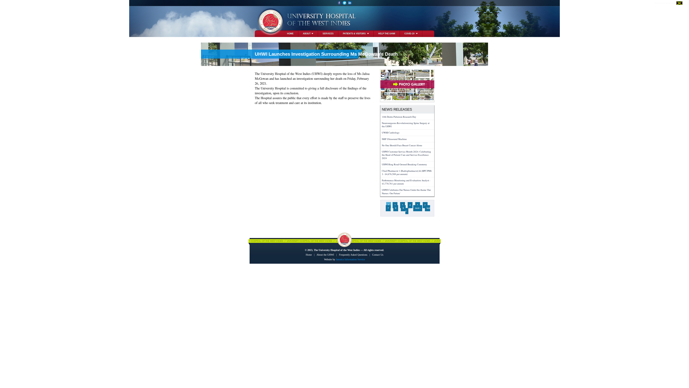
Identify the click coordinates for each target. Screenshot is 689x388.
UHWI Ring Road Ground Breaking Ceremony (404, 164)
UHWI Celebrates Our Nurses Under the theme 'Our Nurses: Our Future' (406, 191)
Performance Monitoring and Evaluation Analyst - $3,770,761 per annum (406, 182)
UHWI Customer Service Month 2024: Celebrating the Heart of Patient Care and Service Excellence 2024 (406, 155)
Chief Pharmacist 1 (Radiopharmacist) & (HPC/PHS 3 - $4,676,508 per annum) (407, 172)
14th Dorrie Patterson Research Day (399, 116)
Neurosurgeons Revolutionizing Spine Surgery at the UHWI (406, 124)
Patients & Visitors (354, 33)
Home (290, 33)
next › (417, 208)
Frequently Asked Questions (353, 254)
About (307, 33)
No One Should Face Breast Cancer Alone (402, 145)
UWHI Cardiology (391, 132)
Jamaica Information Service (350, 259)
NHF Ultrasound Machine (394, 139)
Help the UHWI (386, 33)
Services (328, 33)
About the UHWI (325, 254)
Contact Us (377, 254)
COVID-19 (409, 33)
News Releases (397, 109)
